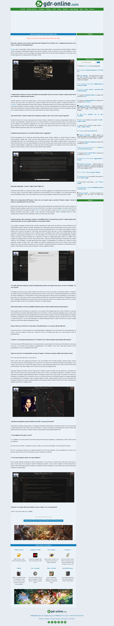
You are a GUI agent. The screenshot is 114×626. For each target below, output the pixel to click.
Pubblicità (90, 34)
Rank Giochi (86, 66)
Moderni (65, 9)
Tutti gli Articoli (58, 520)
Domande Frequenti (55, 618)
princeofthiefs (87, 102)
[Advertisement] (57, 21)
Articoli (37, 545)
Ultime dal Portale (90, 59)
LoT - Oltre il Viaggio (84, 172)
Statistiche (47, 618)
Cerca (91, 9)
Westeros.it (37, 210)
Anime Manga (74, 9)
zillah (85, 96)
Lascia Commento (39, 520)
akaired (86, 143)
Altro (86, 9)
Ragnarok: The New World (86, 158)
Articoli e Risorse (32, 9)
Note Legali (64, 618)
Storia (59, 9)
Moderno (59, 210)
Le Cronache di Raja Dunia (86, 84)
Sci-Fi (54, 9)
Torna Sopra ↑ (71, 618)
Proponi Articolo (49, 520)
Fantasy (48, 9)
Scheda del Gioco (28, 520)
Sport (81, 9)
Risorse (49, 545)
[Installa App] (59, 623)
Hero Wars (83, 114)
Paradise (13, 49)
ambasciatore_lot (83, 176)
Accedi (22, 9)
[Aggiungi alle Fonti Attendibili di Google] (62, 623)
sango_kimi (87, 154)
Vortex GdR (82, 131)
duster (80, 120)
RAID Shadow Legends (85, 187)
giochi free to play (63, 615)
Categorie (41, 9)
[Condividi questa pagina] (65, 623)
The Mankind (82, 70)
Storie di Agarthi (83, 89)
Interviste (42, 545)
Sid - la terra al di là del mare (87, 147)
